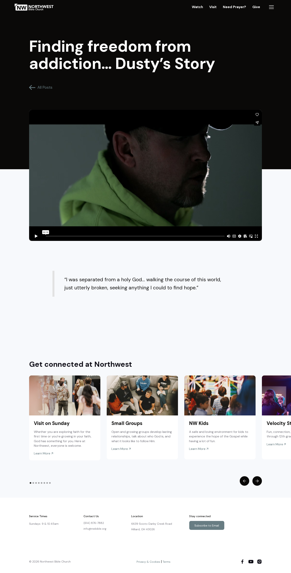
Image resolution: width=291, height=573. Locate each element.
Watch (197, 7)
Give (256, 7)
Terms (166, 561)
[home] (36, 7)
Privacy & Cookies (148, 561)
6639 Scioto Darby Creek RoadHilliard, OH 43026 (151, 526)
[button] (271, 7)
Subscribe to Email (206, 525)
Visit (213, 7)
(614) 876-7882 (94, 523)
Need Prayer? (234, 7)
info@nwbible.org (95, 528)
